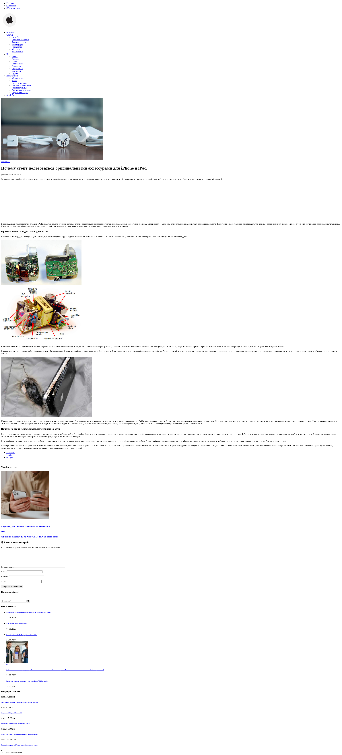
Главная (10, 3)
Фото (14, 80)
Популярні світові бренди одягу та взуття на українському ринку (28, 612)
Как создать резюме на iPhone (16, 623)
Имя (4, 571)
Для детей (16, 71)
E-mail (4, 576)
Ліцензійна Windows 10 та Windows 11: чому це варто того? (29, 537)
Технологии (17, 52)
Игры (8, 54)
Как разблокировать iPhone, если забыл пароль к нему (19, 745)
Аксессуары (17, 44)
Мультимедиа (18, 78)
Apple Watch (12, 95)
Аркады (15, 59)
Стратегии (16, 66)
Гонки (14, 61)
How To (15, 37)
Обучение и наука (20, 92)
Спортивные (17, 68)
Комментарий (7, 567)
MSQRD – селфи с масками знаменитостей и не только (19, 734)
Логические (17, 64)
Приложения (12, 76)
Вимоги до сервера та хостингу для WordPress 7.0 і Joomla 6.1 (27, 681)
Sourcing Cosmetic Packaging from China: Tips (21, 635)
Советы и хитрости (20, 40)
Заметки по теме (19, 42)
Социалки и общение (21, 85)
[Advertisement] (171, 201)
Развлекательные (19, 88)
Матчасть (16, 49)
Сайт (3, 581)
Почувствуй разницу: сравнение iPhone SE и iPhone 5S (19, 702)
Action (15, 56)
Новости (10, 32)
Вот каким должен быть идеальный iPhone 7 (16, 723)
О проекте (11, 6)
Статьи (9, 35)
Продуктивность (19, 83)
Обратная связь (13, 8)
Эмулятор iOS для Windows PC (11, 713)
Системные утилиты (21, 90)
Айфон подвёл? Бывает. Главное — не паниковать (25, 526)
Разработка (17, 47)
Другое (15, 73)
